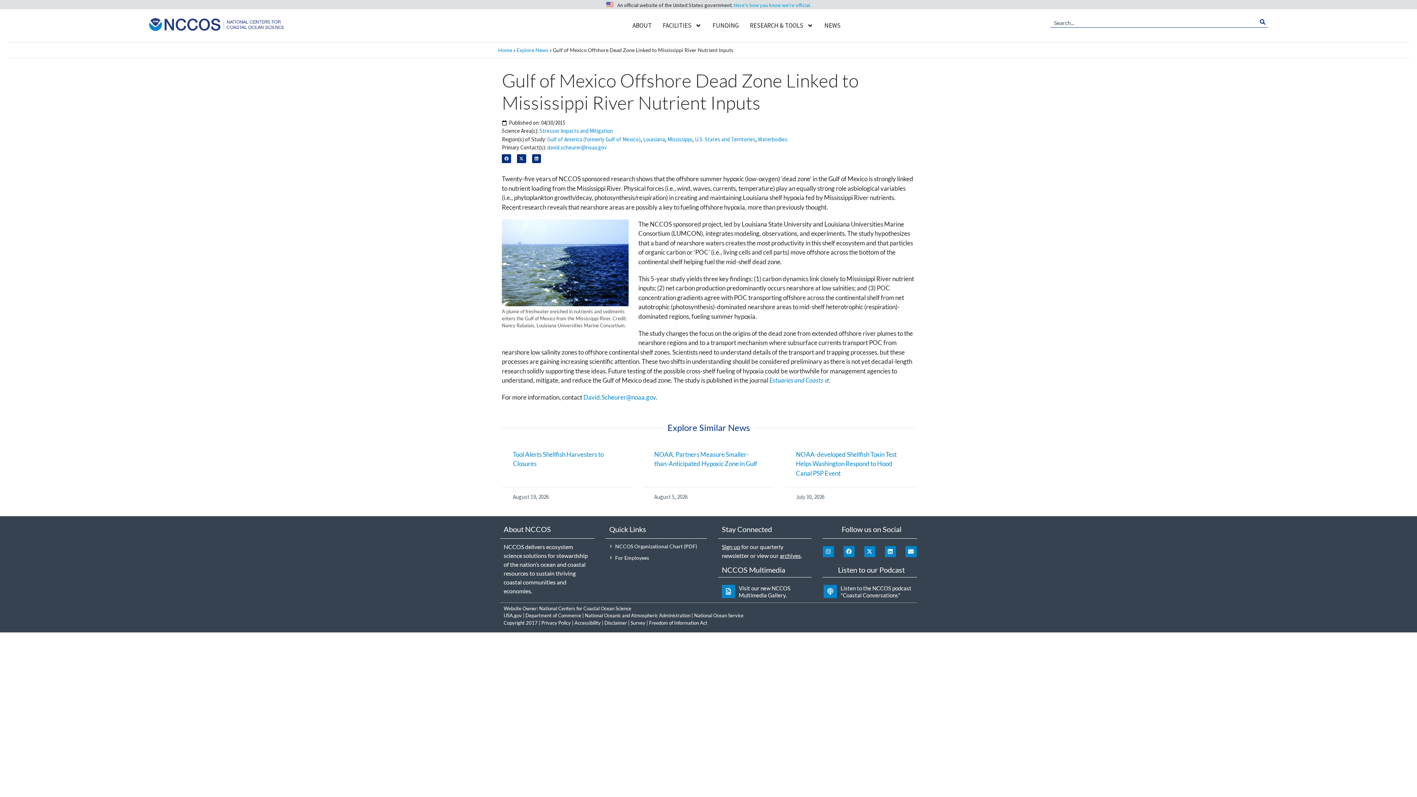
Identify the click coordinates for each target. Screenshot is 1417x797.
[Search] (1262, 22)
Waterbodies (772, 139)
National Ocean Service (719, 615)
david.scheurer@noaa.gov (577, 147)
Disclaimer (615, 623)
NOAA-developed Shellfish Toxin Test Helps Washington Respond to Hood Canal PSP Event (846, 464)
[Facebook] (849, 551)
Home (505, 50)
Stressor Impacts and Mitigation (576, 130)
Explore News (532, 50)
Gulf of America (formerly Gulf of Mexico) (594, 139)
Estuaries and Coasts (796, 380)
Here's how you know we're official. (772, 5)
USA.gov (513, 615)
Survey (638, 623)
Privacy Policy (556, 623)
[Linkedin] (890, 551)
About (642, 25)
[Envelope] (911, 551)
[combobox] (1153, 22)
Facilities (677, 25)
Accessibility (588, 623)
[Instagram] (828, 551)
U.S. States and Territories (725, 139)
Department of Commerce (553, 615)
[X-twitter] (869, 551)
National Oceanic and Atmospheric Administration (637, 615)
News (832, 25)
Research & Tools (776, 25)
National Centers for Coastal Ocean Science (585, 608)
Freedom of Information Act (678, 623)
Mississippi (680, 139)
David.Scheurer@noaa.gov (619, 397)
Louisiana (654, 139)
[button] (506, 158)
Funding (726, 25)
